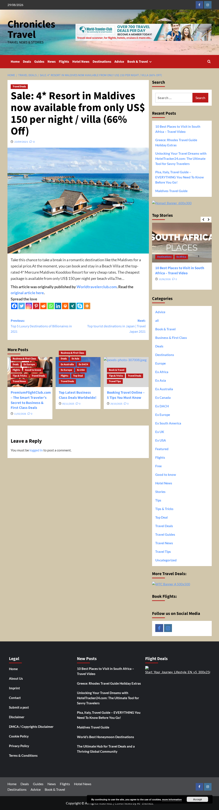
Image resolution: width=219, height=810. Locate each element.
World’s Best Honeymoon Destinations (105, 737)
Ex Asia (75, 358)
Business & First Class (24, 358)
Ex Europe (29, 364)
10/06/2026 (165, 279)
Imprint (14, 688)
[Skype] (80, 306)
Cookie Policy (19, 736)
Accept (197, 799)
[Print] (65, 306)
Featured (162, 449)
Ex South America (168, 423)
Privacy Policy (19, 746)
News (51, 61)
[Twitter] (21, 306)
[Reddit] (43, 306)
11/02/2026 (20, 414)
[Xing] (72, 306)
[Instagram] (29, 306)
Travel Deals (19, 86)
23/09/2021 (21, 141)
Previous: (41, 326)
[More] (87, 306)
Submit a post (19, 707)
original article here (27, 292)
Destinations (102, 61)
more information (172, 799)
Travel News (19, 381)
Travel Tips (115, 381)
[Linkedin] (58, 306)
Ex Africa (181, 257)
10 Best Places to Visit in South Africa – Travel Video (177, 129)
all (157, 320)
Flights (64, 61)
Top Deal (78, 376)
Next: (116, 326)
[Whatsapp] (50, 306)
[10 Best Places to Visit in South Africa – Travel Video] (182, 243)
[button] (209, 61)
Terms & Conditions (23, 755)
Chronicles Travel (31, 29)
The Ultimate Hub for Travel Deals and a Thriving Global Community (106, 748)
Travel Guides (165, 534)
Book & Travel (137, 61)
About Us (16, 678)
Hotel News (80, 61)
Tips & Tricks (20, 376)
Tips (158, 500)
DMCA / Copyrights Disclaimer (31, 726)
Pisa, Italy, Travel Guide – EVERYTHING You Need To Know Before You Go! (179, 177)
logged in (36, 450)
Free (158, 466)
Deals (27, 61)
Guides (39, 61)
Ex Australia (67, 364)
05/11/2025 (68, 404)
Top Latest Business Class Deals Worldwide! (77, 395)
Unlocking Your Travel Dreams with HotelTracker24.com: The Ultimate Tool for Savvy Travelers (181, 158)
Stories (160, 492)
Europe (160, 363)
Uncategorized (166, 560)
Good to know (33, 370)
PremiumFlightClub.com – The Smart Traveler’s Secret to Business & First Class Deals (31, 400)
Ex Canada (163, 397)
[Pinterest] (36, 306)
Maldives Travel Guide (171, 191)
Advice (119, 61)
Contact (15, 698)
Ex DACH (83, 364)
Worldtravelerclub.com (97, 286)
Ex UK (159, 432)
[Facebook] (14, 306)
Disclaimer (16, 717)
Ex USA (81, 370)
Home (15, 61)
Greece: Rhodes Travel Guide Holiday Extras (176, 142)
